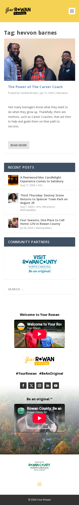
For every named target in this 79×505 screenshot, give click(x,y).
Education (62, 93)
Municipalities (28, 210)
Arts (40, 185)
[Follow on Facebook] (23, 385)
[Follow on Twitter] (31, 385)
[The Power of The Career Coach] (39, 59)
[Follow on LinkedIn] (47, 385)
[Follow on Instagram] (39, 385)
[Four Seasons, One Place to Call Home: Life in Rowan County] (13, 223)
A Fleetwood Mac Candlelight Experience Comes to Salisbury (42, 179)
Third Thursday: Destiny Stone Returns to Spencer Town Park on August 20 (44, 198)
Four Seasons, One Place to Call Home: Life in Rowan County (42, 222)
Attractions (48, 206)
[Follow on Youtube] (55, 385)
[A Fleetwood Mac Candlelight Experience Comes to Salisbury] (13, 180)
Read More (19, 145)
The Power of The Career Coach (35, 87)
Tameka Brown (28, 93)
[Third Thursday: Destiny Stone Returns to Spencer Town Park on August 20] (13, 198)
